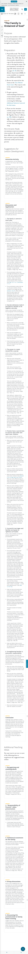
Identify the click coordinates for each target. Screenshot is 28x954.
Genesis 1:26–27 (11, 291)
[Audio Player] (23, 949)
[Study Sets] (15, 13)
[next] (21, 952)
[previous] (7, 952)
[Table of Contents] (2, 14)
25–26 (14, 71)
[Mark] (2, 30)
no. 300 (9, 117)
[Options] (25, 13)
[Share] (2, 36)
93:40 (20, 477)
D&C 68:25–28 (14, 477)
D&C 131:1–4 (12, 282)
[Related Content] (21, 13)
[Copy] (2, 33)
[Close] (2, 27)
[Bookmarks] (18, 13)
